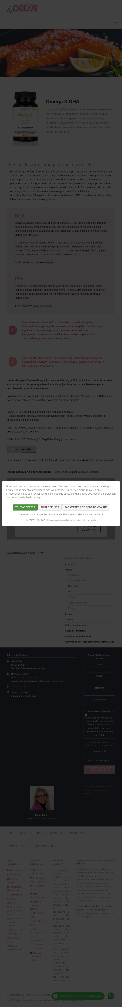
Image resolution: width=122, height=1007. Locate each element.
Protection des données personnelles (64, 520)
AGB (43, 520)
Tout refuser (50, 507)
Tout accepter (25, 507)
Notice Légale (89, 520)
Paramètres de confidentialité (86, 507)
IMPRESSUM (32, 520)
